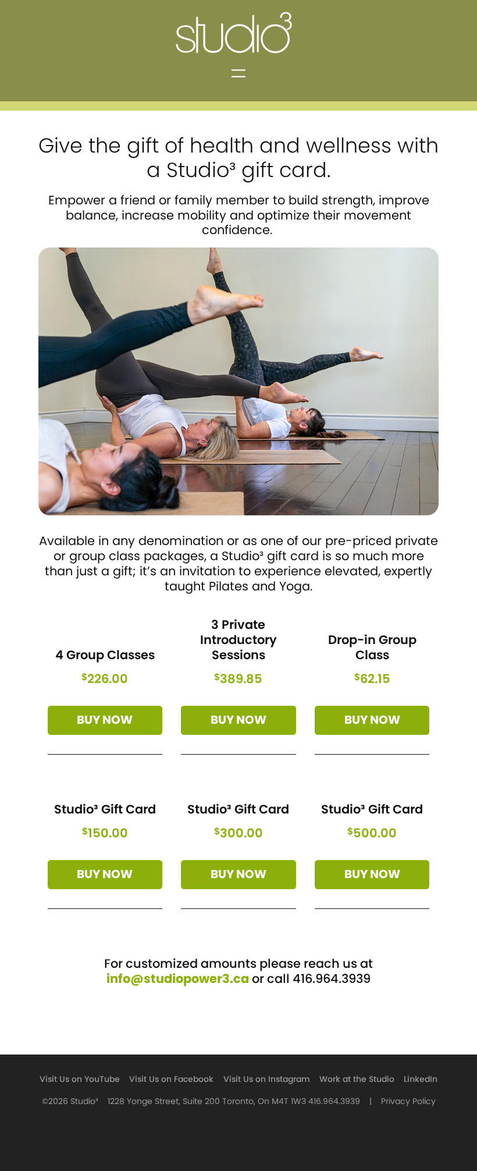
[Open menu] (238, 73)
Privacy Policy (408, 1101)
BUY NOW (105, 720)
